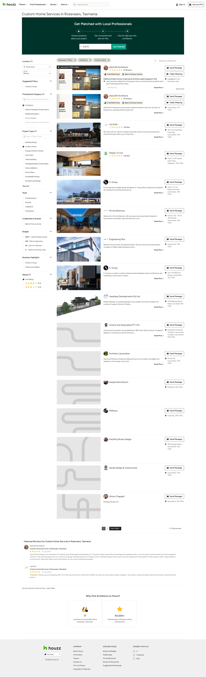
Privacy (82, 666)
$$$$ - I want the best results (36, 237)
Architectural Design (33, 181)
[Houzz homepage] (9, 4)
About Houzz (78, 651)
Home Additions (31, 168)
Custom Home (30, 147)
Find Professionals (37, 4)
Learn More (50, 588)
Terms (75, 666)
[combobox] (90, 4)
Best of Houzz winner (33, 224)
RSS (138, 659)
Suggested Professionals (112, 666)
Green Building (30, 159)
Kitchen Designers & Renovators (37, 122)
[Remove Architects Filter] (90, 60)
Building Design (31, 142)
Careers (76, 658)
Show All (25, 186)
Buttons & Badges (109, 651)
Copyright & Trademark (81, 669)
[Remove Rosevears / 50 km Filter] (75, 60)
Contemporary (30, 198)
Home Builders (30, 118)
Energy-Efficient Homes (34, 151)
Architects (29, 105)
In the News (77, 655)
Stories (53, 4)
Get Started (119, 46)
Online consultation (32, 267)
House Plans (30, 172)
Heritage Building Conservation (37, 164)
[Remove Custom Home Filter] (108, 60)
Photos (22, 4)
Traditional (29, 207)
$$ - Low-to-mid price (33, 246)
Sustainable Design (32, 177)
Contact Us (77, 662)
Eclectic (28, 202)
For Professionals (109, 658)
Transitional (29, 211)
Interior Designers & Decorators (37, 110)
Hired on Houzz (31, 87)
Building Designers (32, 114)
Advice (64, 4)
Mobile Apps (107, 655)
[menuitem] (23, 4)
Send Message (176, 68)
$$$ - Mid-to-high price (34, 241)
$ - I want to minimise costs (35, 250)
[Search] (74, 4)
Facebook (140, 655)
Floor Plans (29, 155)
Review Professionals (111, 662)
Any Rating (29, 279)
